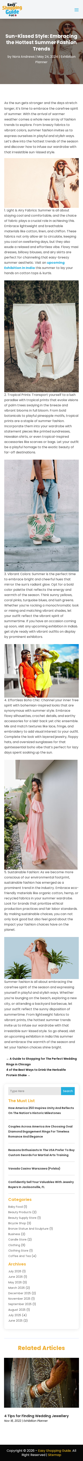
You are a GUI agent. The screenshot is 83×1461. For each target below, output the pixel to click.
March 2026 (16, 1288)
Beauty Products (19, 1212)
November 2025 (19, 1299)
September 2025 (20, 1304)
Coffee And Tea (19, 1256)
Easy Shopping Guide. (55, 1450)
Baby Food (15, 1207)
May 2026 (15, 1282)
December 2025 (19, 1293)
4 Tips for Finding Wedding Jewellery (36, 1416)
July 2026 (14, 1271)
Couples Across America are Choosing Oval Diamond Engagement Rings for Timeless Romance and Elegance (40, 1131)
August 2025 (17, 1310)
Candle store (17, 1240)
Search (68, 1091)
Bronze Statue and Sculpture (28, 1229)
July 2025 (14, 1315)
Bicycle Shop (17, 1223)
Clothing (14, 1245)
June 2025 (15, 1321)
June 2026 (15, 1277)
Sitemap (54, 1455)
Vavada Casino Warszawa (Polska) (34, 1169)
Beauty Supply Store (22, 1218)
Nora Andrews (23, 56)
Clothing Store (18, 1251)
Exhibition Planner (36, 1421)
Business (14, 1234)
